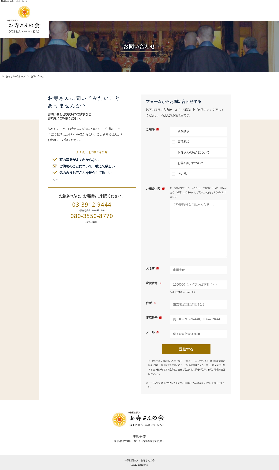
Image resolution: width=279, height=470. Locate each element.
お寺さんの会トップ (15, 76)
